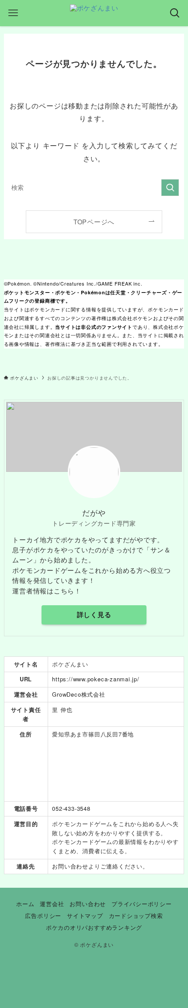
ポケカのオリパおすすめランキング (94, 927)
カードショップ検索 (136, 915)
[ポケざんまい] (94, 13)
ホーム (25, 904)
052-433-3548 (71, 808)
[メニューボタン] (13, 13)
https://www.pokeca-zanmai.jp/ (95, 679)
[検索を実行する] (170, 187)
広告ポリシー (43, 915)
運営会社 (52, 904)
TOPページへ (94, 221)
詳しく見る (94, 614)
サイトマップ (85, 915)
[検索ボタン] (175, 13)
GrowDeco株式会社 (78, 694)
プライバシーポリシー (141, 904)
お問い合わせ (70, 866)
